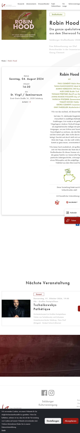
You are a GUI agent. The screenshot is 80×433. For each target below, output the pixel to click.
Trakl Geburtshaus (55, 5)
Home (4, 61)
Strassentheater (43, 4)
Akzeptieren (70, 420)
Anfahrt (25, 102)
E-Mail (50, 366)
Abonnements (31, 4)
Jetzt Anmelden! (16, 366)
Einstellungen (53, 420)
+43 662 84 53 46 (49, 360)
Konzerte (21, 4)
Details (4, 430)
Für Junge (64, 5)
